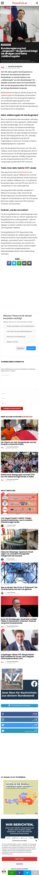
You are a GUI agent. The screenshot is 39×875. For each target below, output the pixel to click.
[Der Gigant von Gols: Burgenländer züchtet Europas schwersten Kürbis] (19, 429)
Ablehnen (19, 864)
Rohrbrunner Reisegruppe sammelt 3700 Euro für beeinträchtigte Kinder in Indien (18, 475)
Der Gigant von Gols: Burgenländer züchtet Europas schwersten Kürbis (18, 443)
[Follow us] (36, 3)
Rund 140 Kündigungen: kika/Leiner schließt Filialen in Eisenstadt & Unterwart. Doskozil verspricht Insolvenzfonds (19, 621)
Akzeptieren (19, 859)
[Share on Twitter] (14, 263)
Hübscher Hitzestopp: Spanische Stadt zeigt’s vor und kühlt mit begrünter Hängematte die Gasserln (17, 554)
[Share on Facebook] (9, 263)
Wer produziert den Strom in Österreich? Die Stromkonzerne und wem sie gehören (19, 588)
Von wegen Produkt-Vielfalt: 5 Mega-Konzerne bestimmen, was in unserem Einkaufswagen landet (16, 520)
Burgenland (27, 417)
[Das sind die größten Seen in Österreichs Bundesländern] (20, 814)
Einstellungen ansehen (19, 869)
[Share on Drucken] (24, 263)
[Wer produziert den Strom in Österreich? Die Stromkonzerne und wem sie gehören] (19, 573)
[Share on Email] (29, 263)
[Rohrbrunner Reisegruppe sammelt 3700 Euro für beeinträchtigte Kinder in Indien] (19, 462)
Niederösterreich (23, 172)
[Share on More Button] (35, 872)
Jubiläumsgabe (6, 95)
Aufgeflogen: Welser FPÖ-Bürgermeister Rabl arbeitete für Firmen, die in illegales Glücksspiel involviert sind (17, 656)
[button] (36, 841)
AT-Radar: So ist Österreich (13, 777)
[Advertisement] (19, 289)
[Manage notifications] (4, 871)
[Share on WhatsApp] (19, 263)
